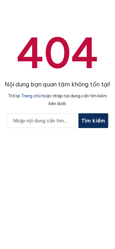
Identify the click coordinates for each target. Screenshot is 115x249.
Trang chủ (31, 96)
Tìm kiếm (93, 121)
